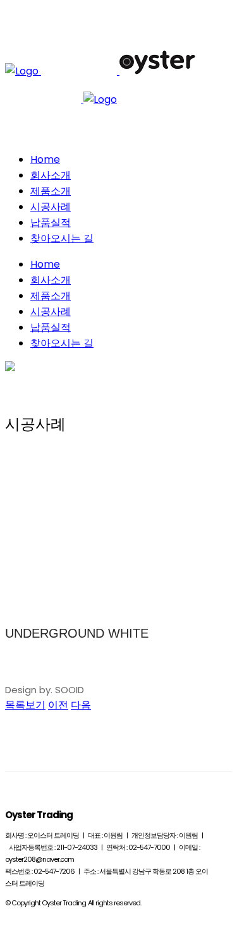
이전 (58, 705)
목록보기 (25, 705)
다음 (81, 705)
